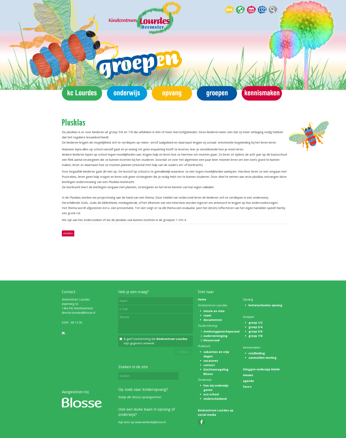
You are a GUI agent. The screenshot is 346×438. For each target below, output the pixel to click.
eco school (211, 394)
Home (202, 299)
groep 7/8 (255, 336)
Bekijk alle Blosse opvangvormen (139, 397)
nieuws (248, 375)
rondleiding (256, 353)
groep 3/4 (255, 327)
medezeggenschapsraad (221, 331)
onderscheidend (215, 399)
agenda (248, 381)
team (207, 315)
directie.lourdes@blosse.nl (78, 312)
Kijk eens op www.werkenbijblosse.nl (142, 422)
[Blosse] (82, 406)
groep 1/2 (255, 322)
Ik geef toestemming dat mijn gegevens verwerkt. (155, 341)
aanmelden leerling (262, 358)
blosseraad (211, 340)
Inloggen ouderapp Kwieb (261, 369)
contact (209, 365)
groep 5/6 (255, 331)
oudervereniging (215, 336)
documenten (212, 320)
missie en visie (214, 311)
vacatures (210, 361)
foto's (247, 387)
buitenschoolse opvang (265, 305)
